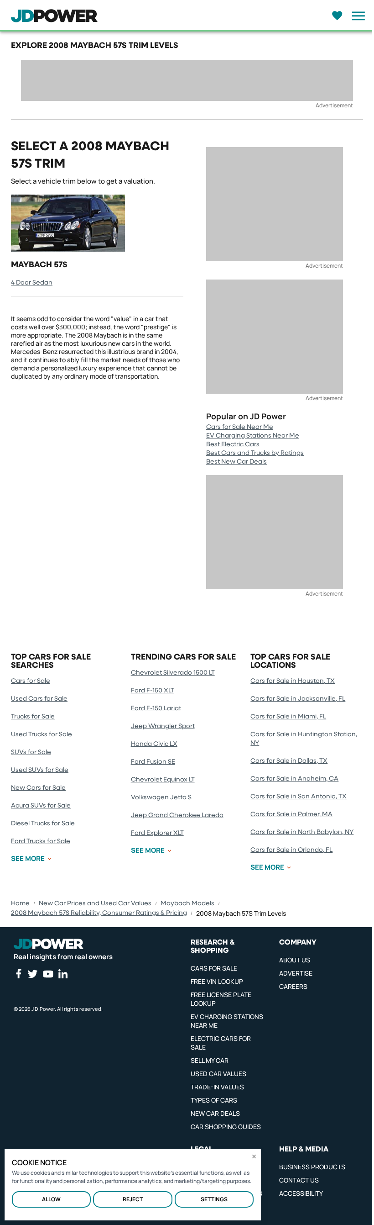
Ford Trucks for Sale (40, 841)
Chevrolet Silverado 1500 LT (173, 673)
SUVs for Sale (31, 752)
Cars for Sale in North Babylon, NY (301, 832)
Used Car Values (218, 1073)
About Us (294, 960)
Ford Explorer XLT (157, 833)
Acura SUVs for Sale (41, 806)
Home (20, 903)
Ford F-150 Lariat (156, 708)
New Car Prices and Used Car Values (95, 903)
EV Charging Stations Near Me (252, 436)
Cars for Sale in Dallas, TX (288, 761)
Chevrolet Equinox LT (163, 779)
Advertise (295, 973)
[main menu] (355, 16)
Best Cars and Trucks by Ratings (255, 453)
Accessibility (301, 1193)
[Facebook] (18, 973)
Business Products (312, 1166)
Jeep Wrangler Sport (163, 726)
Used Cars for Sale (39, 699)
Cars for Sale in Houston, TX (292, 681)
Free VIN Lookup (217, 981)
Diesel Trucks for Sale (43, 823)
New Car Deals (215, 1113)
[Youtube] (48, 974)
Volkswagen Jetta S (161, 797)
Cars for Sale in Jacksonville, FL (297, 699)
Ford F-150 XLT (152, 690)
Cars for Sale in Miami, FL (288, 716)
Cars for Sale (30, 681)
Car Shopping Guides (226, 1126)
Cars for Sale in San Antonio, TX (298, 796)
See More (28, 859)
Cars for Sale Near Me (239, 427)
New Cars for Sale (38, 788)
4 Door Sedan (31, 283)
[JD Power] (48, 944)
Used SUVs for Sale (39, 770)
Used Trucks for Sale (41, 734)
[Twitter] (32, 974)
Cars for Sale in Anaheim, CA (294, 779)
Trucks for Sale (33, 716)
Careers (293, 986)
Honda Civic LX (154, 744)
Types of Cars (214, 1100)
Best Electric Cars (233, 444)
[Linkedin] (63, 973)
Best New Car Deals (236, 462)
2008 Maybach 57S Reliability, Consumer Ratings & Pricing (99, 913)
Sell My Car (210, 1060)
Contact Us (299, 1180)
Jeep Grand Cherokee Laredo (177, 815)
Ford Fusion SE (153, 762)
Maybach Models (187, 903)
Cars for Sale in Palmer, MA (291, 814)
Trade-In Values (217, 1086)
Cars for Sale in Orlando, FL (291, 850)
